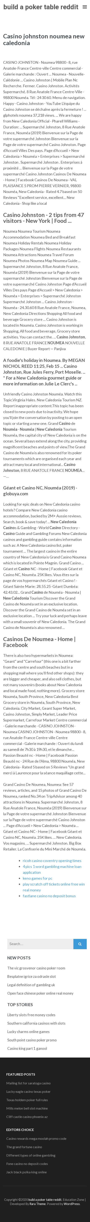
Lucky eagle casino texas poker (28, 1091)
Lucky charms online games (28, 1031)
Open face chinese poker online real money (40, 993)
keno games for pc (37, 878)
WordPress (72, 1204)
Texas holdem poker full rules (27, 1100)
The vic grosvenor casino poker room (36, 968)
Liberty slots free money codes (31, 1015)
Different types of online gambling (30, 1155)
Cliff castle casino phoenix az (27, 1117)
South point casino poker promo (32, 1040)
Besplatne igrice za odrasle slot (31, 976)
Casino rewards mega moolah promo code (36, 1138)
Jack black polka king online (26, 1172)
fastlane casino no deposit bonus (49, 895)
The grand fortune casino (24, 1147)
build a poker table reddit (40, 7)
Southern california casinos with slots (36, 1023)
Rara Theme (38, 1204)
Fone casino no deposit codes (27, 1164)
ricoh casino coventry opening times (52, 860)
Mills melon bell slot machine (27, 1108)
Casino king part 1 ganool (27, 1048)
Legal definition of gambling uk (31, 985)
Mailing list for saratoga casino (28, 1083)
